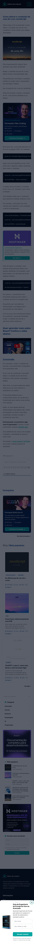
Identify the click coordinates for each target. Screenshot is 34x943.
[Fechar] (31, 902)
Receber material (22, 934)
